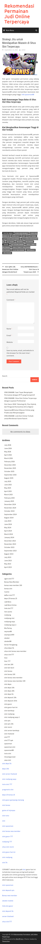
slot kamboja (9, 710)
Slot (24, 236)
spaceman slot (9, 747)
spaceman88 (29, 241)
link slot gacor (7, 906)
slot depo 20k (9, 691)
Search (4, 376)
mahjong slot (9, 618)
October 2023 (9, 547)
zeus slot (7, 760)
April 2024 (8, 531)
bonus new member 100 (13, 585)
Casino (6, 592)
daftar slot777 (9, 595)
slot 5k (4, 862)
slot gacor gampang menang (13, 800)
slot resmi (10, 241)
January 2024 (9, 537)
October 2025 (9, 471)
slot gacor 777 (7, 836)
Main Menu (10, 30)
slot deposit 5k (7, 911)
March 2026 (8, 458)
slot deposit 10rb (10, 701)
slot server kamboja (11, 730)
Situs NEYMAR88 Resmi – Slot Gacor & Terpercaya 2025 (30, 269)
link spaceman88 (28, 94)
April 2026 (8, 455)
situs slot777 (9, 654)
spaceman (19, 241)
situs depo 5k (9, 648)
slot (3, 821)
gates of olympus (8, 810)
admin (23, 50)
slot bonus (32, 236)
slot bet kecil (9, 668)
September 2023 (10, 551)
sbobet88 (7, 641)
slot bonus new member (11, 239)
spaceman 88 (31, 250)
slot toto (5, 815)
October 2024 (9, 511)
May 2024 (7, 527)
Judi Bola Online (10, 605)
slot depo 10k (9, 687)
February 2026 (9, 461)
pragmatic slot (7, 789)
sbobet (7, 638)
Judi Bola (7, 602)
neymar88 (8, 631)
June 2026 (8, 448)
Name (9, 329)
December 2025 (10, 465)
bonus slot (16, 236)
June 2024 (8, 524)
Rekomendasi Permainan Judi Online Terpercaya (19, 14)
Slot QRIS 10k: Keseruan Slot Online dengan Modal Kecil (10, 269)
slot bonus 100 (9, 674)
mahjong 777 (7, 842)
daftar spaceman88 (17, 244)
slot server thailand (9, 774)
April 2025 (8, 491)
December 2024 (10, 504)
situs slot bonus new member (15, 651)
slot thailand (9, 734)
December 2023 (10, 541)
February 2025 (9, 498)
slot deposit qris (8, 890)
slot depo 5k (8, 694)
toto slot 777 (7, 784)
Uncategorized (9, 757)
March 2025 (8, 494)
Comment (11, 300)
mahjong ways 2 (10, 625)
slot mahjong (9, 714)
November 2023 (10, 544)
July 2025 (7, 481)
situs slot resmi (8, 847)
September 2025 (10, 475)
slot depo (7, 684)
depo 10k (5, 769)
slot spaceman (7, 826)
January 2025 (9, 501)
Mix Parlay (8, 628)
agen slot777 (9, 579)
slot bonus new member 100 (14, 681)
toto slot (7, 753)
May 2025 (7, 488)
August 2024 (8, 518)
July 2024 (7, 521)
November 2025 (10, 468)
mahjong (7, 615)
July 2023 (7, 557)
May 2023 (7, 564)
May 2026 (7, 452)
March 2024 (8, 534)
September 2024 (10, 514)
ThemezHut (6, 941)
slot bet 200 (8, 664)
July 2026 (7, 445)
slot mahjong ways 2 (12, 717)
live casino (8, 612)
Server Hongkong (10, 645)
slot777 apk (8, 740)
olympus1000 (9, 635)
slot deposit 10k (10, 697)
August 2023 (8, 554)
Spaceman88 (7, 253)
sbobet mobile (7, 901)
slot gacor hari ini (10, 707)
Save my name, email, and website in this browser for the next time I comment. (20, 353)
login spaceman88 (18, 250)
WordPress (19, 939)
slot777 (7, 737)
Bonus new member (9, 895)
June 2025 (8, 485)
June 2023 (8, 560)
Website (10, 342)
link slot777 (8, 608)
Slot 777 (7, 661)
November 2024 (10, 508)
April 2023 (8, 567)
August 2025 (8, 478)
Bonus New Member (21, 233)
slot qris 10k (8, 724)
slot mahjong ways (9, 779)
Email (9, 335)
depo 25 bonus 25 (10, 598)
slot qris (7, 720)
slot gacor (8, 704)
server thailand (7, 916)
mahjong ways (9, 621)
